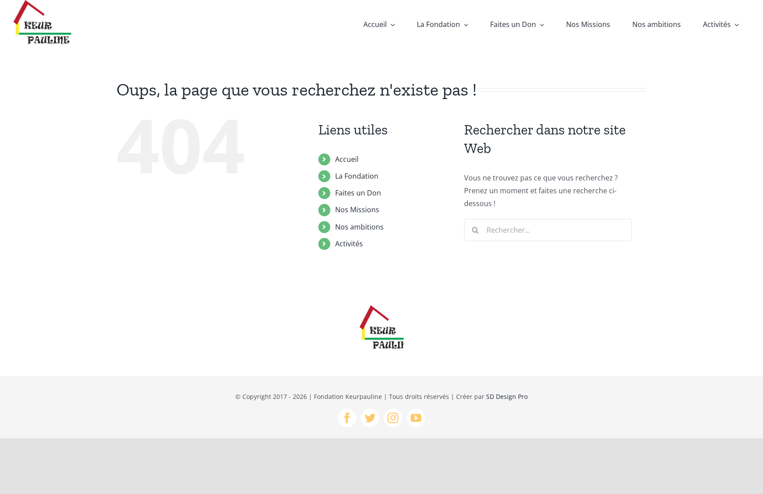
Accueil (347, 159)
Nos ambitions (359, 227)
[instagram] (393, 418)
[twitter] (370, 418)
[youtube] (416, 418)
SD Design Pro (507, 396)
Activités (349, 244)
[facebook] (347, 418)
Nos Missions (357, 209)
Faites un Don (358, 193)
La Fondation (356, 176)
